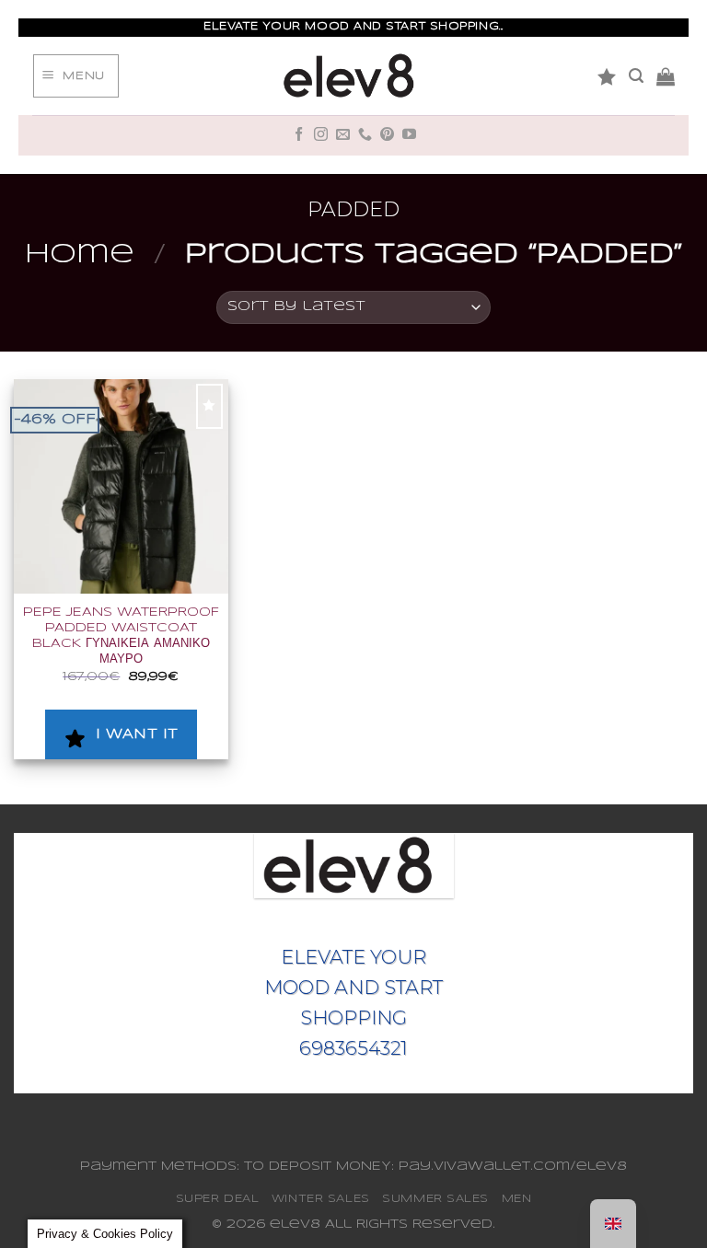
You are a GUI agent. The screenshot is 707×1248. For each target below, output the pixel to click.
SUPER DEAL (218, 1199)
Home (79, 255)
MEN (517, 1199)
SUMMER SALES (435, 1199)
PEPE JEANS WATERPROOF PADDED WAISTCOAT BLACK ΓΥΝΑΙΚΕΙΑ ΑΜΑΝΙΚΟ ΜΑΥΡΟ (121, 636)
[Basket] (665, 76)
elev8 (295, 1225)
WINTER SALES (321, 1199)
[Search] (636, 76)
